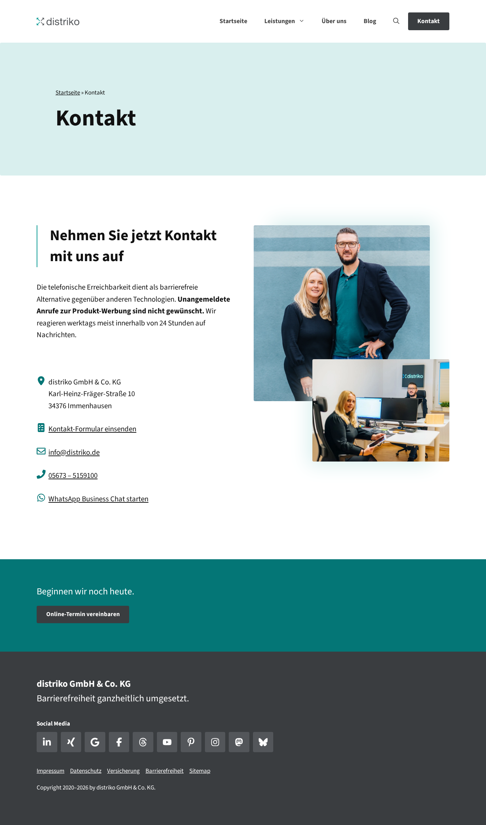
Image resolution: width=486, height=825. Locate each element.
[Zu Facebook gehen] (119, 742)
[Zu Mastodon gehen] (239, 742)
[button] (396, 21)
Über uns (334, 21)
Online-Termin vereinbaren (83, 614)
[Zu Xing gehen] (71, 742)
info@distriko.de (74, 452)
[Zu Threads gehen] (143, 742)
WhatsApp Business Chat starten (98, 499)
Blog (370, 21)
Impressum (50, 771)
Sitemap (199, 771)
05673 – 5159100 (72, 475)
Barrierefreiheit (165, 771)
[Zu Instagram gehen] (215, 742)
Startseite (233, 21)
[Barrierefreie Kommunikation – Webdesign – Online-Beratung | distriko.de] (58, 21)
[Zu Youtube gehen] (167, 742)
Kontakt (428, 21)
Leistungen (279, 21)
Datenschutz (85, 771)
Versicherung (123, 771)
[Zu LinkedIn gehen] (47, 742)
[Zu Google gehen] (95, 742)
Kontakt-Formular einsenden (92, 429)
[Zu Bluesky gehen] (263, 742)
